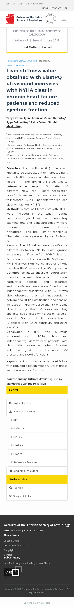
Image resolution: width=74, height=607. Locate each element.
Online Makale (42, 602)
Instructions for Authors (16, 545)
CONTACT (57, 8)
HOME (45, 8)
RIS (15, 420)
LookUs (28, 602)
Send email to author (25, 471)
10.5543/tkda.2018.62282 (17, 65)
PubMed (17, 487)
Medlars (18, 445)
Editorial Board (11, 540)
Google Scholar (21, 496)
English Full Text (22, 403)
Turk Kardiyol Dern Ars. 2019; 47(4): (22, 61)
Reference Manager (25, 462)
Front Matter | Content (37, 47)
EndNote (18, 428)
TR (66, 8)
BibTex (17, 437)
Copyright (9, 550)
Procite (17, 454)
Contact (8, 554)
